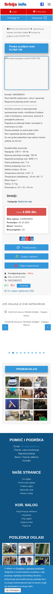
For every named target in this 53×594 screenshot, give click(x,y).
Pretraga (11, 18)
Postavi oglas (26, 486)
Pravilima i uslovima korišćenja (30, 568)
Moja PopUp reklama (26, 511)
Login (14, 11)
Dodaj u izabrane (29, 256)
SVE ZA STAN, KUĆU (20, 29)
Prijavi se (26, 526)
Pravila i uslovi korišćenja (26, 450)
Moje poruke (26, 522)
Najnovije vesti (26, 490)
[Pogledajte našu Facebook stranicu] (42, 4)
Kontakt (26, 460)
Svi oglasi (26, 479)
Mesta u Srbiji (26, 493)
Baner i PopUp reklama (26, 457)
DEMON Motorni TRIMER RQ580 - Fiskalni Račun (27, 323)
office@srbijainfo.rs (30, 446)
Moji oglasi (26, 518)
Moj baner (26, 515)
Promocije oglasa (26, 482)
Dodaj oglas (41, 11)
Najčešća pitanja (26, 453)
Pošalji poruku (29, 247)
